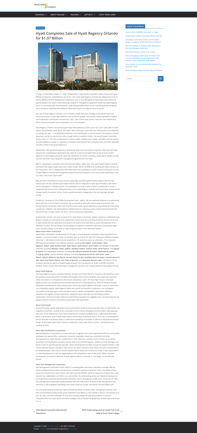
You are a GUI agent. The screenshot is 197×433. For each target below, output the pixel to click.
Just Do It (88, 15)
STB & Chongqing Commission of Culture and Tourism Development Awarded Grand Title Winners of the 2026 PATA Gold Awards (143, 58)
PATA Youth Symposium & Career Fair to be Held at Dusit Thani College (100, 412)
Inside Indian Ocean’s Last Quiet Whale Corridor (144, 36)
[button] (45, 14)
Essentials (39, 15)
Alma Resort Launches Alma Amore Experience (51, 412)
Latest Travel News (107, 15)
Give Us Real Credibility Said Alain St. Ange (142, 32)
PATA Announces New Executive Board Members (144, 70)
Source (38, 401)
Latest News (40, 28)
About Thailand (57, 15)
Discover (74, 15)
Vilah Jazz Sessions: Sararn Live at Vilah (140, 52)
